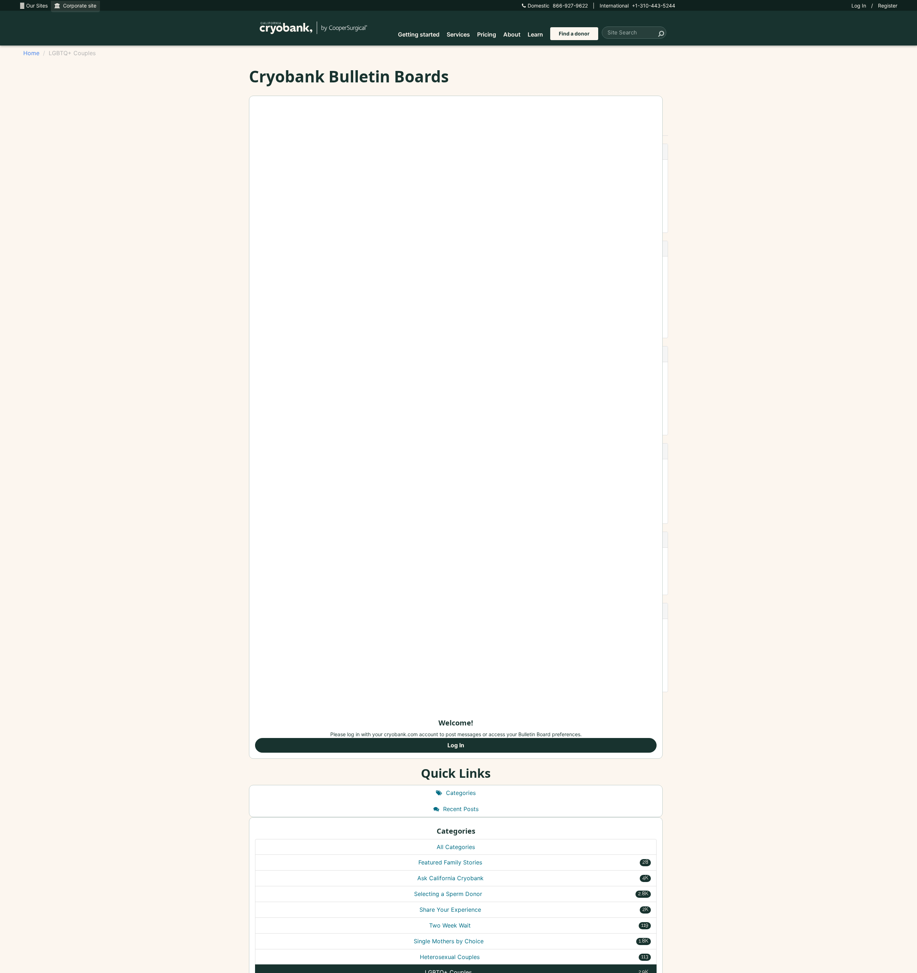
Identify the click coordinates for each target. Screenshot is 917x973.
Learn (535, 34)
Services (458, 34)
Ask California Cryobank (533, 878)
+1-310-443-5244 (637, 6)
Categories (460, 792)
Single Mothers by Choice (531, 941)
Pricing (486, 34)
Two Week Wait (539, 925)
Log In (858, 6)
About (511, 34)
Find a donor (574, 33)
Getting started (419, 34)
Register (887, 6)
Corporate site (78, 6)
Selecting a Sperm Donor (531, 893)
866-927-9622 (558, 6)
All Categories (456, 846)
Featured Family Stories (533, 862)
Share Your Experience (533, 909)
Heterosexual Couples (534, 956)
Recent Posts (460, 809)
